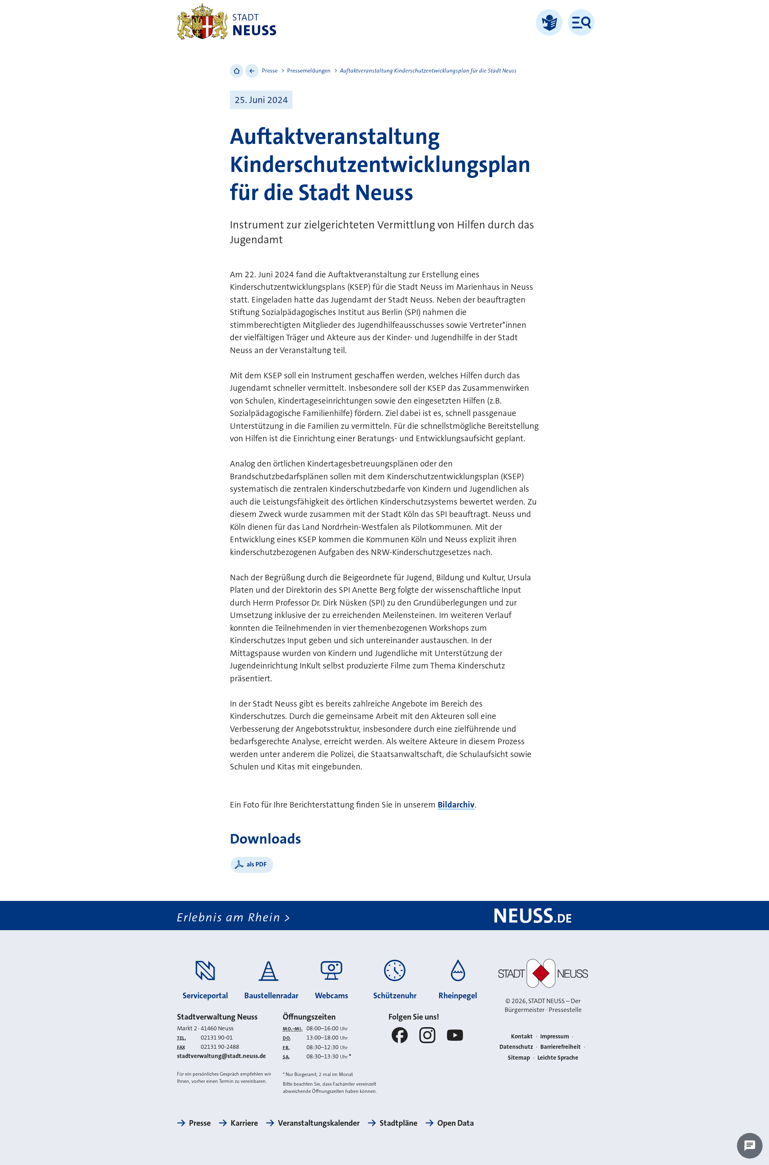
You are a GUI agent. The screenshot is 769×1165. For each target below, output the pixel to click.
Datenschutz (516, 1047)
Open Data (455, 1123)
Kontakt (522, 1036)
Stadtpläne (398, 1123)
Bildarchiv (456, 804)
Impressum (554, 1036)
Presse (270, 70)
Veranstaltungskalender (319, 1123)
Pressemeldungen (308, 70)
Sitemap (519, 1058)
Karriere (244, 1123)
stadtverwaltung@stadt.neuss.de (221, 1056)
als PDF (257, 864)
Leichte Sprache (557, 1058)
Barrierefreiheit (560, 1047)
